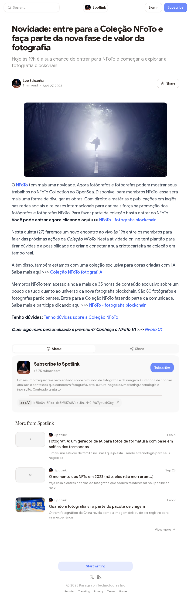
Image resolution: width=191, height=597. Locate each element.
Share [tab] (139, 349)
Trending (84, 591)
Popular (70, 591)
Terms (111, 591)
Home (123, 591)
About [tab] (56, 349)
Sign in (153, 7)
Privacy (98, 591)
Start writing (95, 566)
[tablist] (95, 348)
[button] (32, 7)
